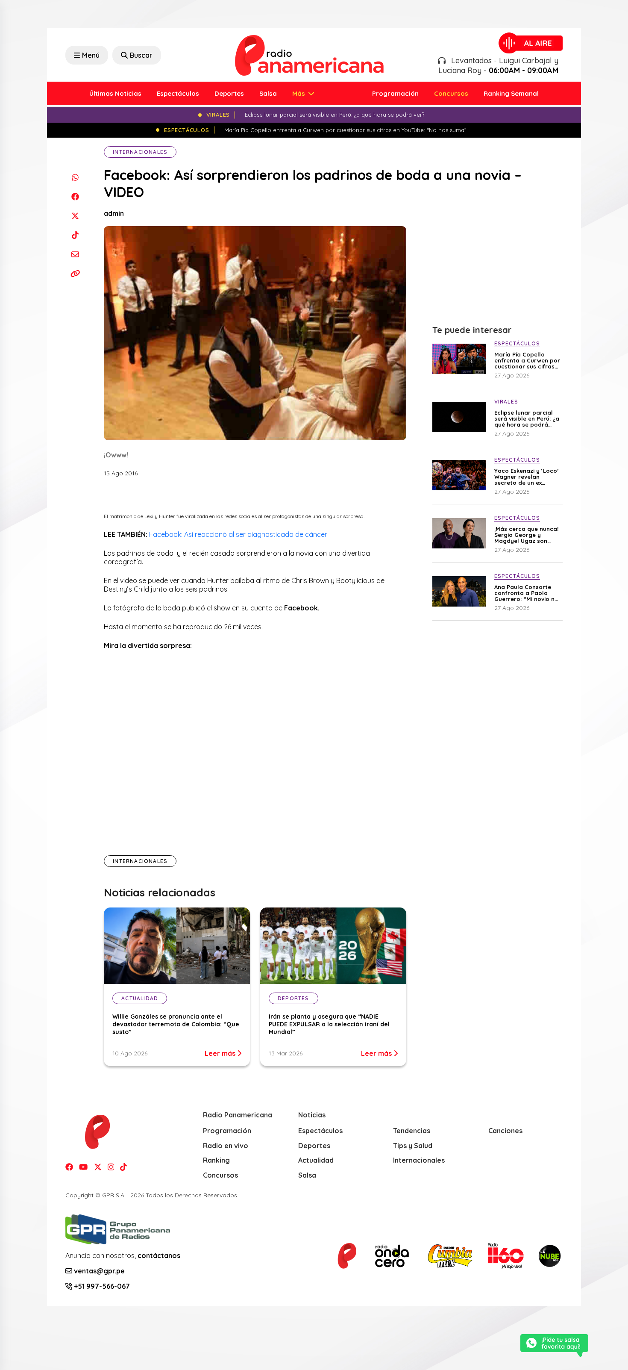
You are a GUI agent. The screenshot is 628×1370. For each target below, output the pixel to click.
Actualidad (316, 1160)
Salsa (268, 93)
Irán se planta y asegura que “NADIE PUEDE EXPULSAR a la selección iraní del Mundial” (329, 1024)
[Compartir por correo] (75, 254)
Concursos (451, 93)
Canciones (505, 1130)
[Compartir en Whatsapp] (75, 177)
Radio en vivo (225, 1145)
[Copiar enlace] (75, 273)
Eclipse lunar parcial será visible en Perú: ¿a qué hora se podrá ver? (526, 418)
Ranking (216, 1160)
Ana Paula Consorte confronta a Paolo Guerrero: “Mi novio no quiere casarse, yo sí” (526, 593)
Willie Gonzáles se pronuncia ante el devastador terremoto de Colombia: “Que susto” (175, 1024)
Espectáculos (178, 93)
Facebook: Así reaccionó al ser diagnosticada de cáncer (238, 534)
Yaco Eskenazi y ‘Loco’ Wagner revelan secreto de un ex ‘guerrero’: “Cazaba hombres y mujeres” (526, 477)
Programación (395, 93)
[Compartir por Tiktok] (75, 235)
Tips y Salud (412, 1145)
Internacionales (140, 152)
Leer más (221, 1053)
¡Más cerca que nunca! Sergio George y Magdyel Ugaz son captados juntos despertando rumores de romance (526, 535)
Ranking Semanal (511, 93)
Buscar (141, 55)
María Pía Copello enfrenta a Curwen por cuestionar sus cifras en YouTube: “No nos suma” (527, 360)
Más (299, 93)
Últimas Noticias (115, 93)
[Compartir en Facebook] (75, 196)
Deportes (229, 93)
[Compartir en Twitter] (75, 215)
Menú (91, 55)
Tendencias (411, 1130)
